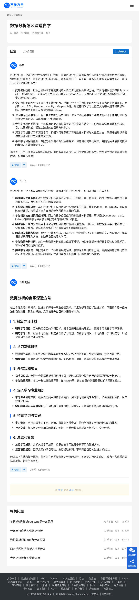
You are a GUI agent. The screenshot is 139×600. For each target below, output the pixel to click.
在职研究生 (121, 581)
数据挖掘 (104, 585)
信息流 (92, 578)
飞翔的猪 (24, 282)
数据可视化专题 (109, 578)
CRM (29, 581)
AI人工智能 (69, 578)
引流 (81, 578)
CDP (53, 588)
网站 (92, 585)
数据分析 (39, 33)
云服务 (43, 585)
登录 (60, 489)
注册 (71, 489)
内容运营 (75, 581)
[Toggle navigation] (131, 5)
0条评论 (45, 164)
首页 (9, 15)
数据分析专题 (28, 578)
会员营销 (41, 588)
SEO (42, 578)
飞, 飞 (22, 181)
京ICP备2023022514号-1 (40, 594)
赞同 (16, 164)
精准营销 (65, 588)
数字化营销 (59, 581)
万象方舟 (94, 594)
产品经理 (94, 588)
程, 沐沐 (14, 33)
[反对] (24, 165)
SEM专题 (16, 585)
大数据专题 (43, 581)
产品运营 (106, 581)
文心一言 (12, 578)
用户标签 (80, 588)
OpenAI (54, 578)
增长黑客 (27, 588)
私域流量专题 (59, 585)
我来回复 (122, 51)
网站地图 (106, 594)
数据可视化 (90, 581)
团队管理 (31, 585)
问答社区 (108, 588)
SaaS (125, 578)
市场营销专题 (15, 581)
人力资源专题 (78, 585)
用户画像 (118, 585)
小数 (21, 65)
